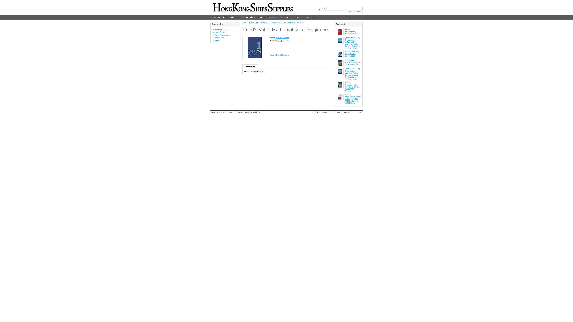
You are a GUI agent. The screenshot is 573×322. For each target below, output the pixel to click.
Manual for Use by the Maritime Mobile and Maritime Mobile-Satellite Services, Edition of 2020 (352, 43)
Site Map (239, 112)
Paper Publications (265, 17)
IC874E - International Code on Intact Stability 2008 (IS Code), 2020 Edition (352, 99)
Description (250, 67)
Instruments (283, 17)
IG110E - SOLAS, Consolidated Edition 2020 (352, 54)
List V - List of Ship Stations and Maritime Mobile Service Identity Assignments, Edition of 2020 (352, 74)
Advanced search (355, 11)
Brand (251, 23)
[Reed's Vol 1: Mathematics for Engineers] (254, 57)
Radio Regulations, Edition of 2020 (351, 31)
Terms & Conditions (252, 112)
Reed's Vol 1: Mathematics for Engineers (288, 23)
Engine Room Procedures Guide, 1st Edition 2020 (353, 62)
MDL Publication (263, 23)
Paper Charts (246, 17)
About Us (216, 17)
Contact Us (310, 17)
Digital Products (228, 17)
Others (296, 17)
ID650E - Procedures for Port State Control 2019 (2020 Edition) (352, 87)
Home (244, 23)
